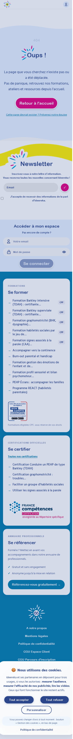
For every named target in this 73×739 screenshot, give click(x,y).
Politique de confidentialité (36, 729)
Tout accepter (19, 699)
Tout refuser (54, 699)
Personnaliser (36, 710)
